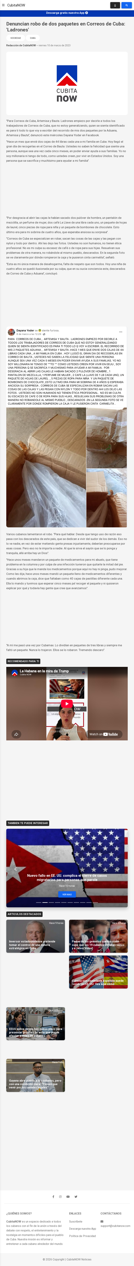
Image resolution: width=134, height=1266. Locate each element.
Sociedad (15, 38)
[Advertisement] (67, 189)
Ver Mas (67, 894)
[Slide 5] (63, 903)
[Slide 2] (45, 903)
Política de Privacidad (82, 1236)
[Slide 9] (89, 903)
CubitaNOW (16, 5)
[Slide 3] (51, 903)
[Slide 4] (57, 903)
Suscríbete (75, 1221)
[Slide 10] (95, 903)
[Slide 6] (70, 903)
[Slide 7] (76, 903)
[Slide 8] (82, 903)
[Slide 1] (38, 903)
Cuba (33, 38)
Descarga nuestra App (82, 1228)
